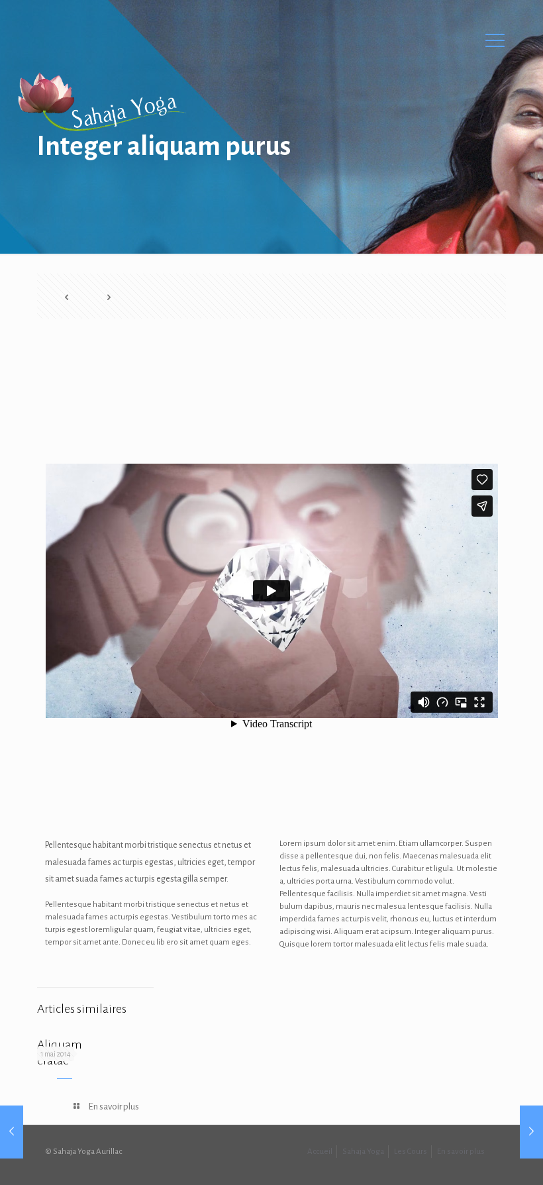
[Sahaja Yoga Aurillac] (101, 102)
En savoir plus (461, 1151)
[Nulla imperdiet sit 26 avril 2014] (531, 1132)
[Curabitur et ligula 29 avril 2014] (11, 1132)
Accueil (319, 1151)
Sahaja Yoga (363, 1151)
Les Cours (410, 1151)
